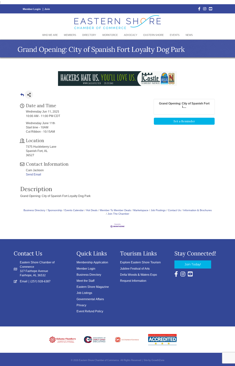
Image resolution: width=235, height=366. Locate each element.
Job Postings (158, 210)
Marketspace (140, 210)
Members (70, 35)
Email (23, 281)
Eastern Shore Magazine (93, 287)
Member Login (32, 9)
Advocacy (130, 35)
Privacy (81, 305)
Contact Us (174, 210)
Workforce (110, 35)
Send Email (33, 174)
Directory (89, 35)
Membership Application (92, 262)
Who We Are (50, 35)
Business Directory (34, 210)
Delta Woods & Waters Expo (138, 274)
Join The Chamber (118, 214)
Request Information (133, 280)
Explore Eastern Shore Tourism (140, 262)
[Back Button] (22, 96)
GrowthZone (157, 360)
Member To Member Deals (115, 210)
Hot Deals (91, 210)
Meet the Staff (85, 280)
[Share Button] (29, 94)
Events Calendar (74, 210)
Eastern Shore (153, 35)
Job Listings (84, 293)
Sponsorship (55, 210)
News (189, 35)
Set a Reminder (184, 121)
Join (47, 9)
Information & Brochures (197, 210)
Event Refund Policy (90, 311)
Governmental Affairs (90, 299)
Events (175, 35)
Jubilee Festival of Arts (135, 268)
